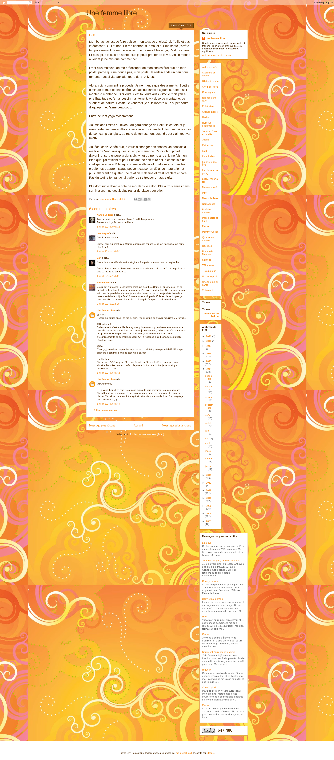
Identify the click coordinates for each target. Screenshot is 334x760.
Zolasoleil (207, 290)
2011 (208, 490)
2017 (209, 345)
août (207, 415)
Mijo (204, 192)
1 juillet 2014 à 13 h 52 (108, 251)
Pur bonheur (103, 282)
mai (207, 438)
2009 (209, 505)
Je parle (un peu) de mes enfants (220, 560)
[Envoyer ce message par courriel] (135, 199)
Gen (99, 258)
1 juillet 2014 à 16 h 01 (108, 276)
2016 (209, 353)
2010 (209, 498)
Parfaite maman (206, 211)
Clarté (205, 634)
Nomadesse (208, 203)
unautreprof (103, 233)
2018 (209, 341)
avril (207, 443)
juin (207, 430)
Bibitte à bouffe (210, 81)
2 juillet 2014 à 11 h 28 (108, 304)
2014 (209, 368)
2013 (209, 475)
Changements (210, 581)
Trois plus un (209, 270)
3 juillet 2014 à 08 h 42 (108, 372)
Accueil (138, 425)
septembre (209, 406)
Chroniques (208, 92)
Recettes (207, 245)
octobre (209, 397)
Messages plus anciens (176, 425)
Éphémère (208, 106)
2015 (209, 361)
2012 (209, 482)
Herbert (206, 117)
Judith (205, 139)
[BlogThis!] (139, 199)
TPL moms (208, 265)
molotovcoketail (184, 753)
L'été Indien (208, 156)
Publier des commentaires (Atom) (147, 434)
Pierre (205, 226)
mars (208, 450)
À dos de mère (210, 67)
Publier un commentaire (105, 410)
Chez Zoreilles (210, 86)
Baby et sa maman (212, 598)
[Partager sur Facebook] (145, 199)
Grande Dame (210, 111)
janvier (208, 466)
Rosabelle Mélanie (207, 253)
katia (204, 150)
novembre (209, 388)
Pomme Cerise (210, 231)
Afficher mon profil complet (217, 55)
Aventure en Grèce (209, 74)
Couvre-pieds (209, 687)
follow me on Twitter (211, 315)
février (208, 458)
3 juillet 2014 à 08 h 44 (108, 403)
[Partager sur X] (142, 199)
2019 (209, 336)
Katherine (207, 145)
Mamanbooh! (209, 187)
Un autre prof (209, 276)
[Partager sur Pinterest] (148, 199)
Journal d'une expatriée (209, 133)
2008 (209, 513)
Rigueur (206, 669)
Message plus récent (102, 425)
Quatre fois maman (208, 239)
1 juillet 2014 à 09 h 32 (108, 226)
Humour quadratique (208, 124)
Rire (204, 616)
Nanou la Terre (210, 198)
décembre (209, 377)
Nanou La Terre (105, 215)
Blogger (210, 753)
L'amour (206, 542)
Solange (206, 259)
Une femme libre (111, 13)
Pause (205, 705)
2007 (209, 521)
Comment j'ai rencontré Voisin (218, 652)
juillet (208, 423)
